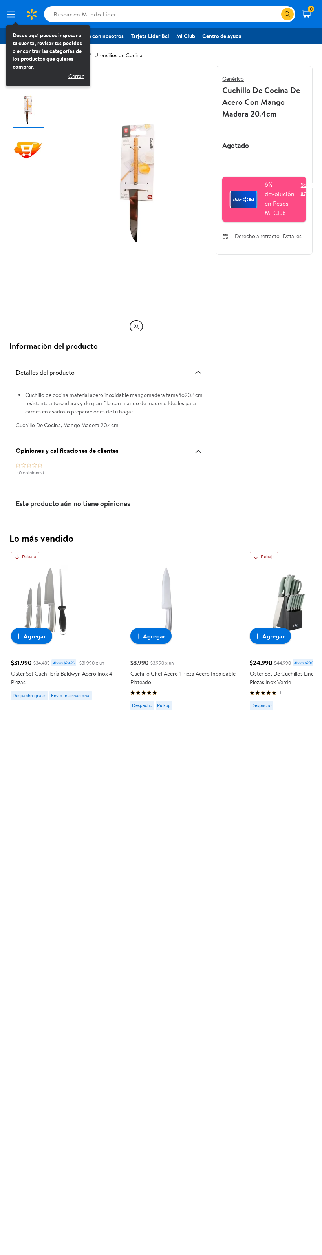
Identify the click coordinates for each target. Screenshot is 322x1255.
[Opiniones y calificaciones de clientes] (198, 448)
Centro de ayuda (222, 36)
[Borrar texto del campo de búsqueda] (275, 14)
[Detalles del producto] (198, 372)
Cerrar (76, 76)
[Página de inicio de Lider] (31, 14)
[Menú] (12, 14)
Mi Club (185, 36)
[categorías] (287, 14)
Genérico (233, 79)
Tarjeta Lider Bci (150, 36)
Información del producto (53, 346)
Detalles (292, 236)
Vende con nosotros (100, 36)
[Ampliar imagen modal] (136, 326)
